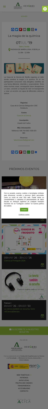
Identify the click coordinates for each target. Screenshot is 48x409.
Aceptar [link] (24, 210)
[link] (45, 9)
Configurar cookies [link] (24, 214)
